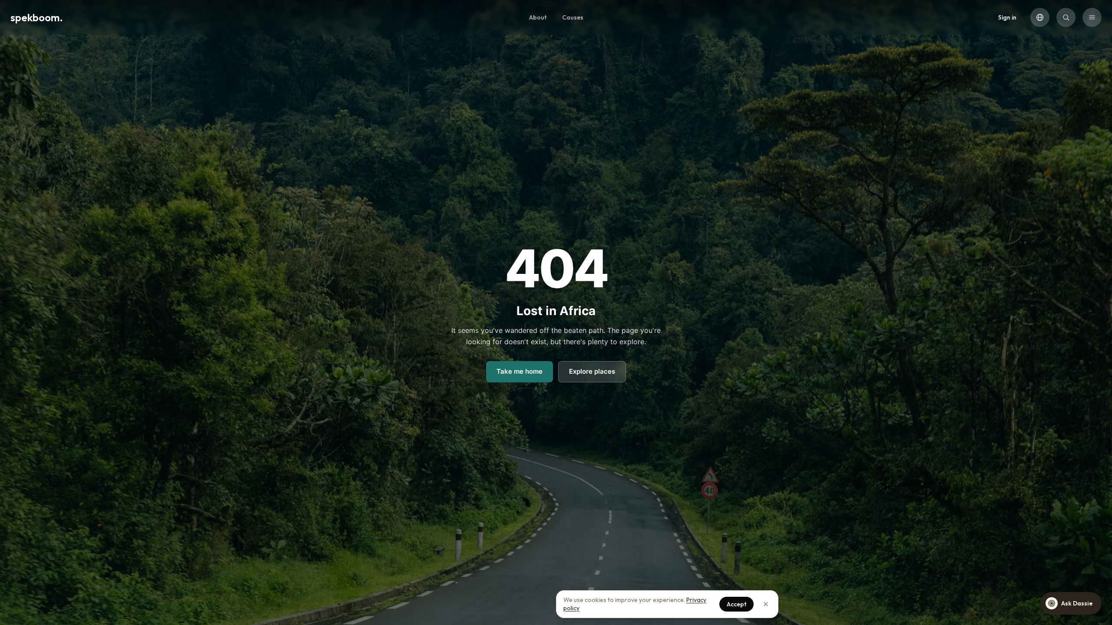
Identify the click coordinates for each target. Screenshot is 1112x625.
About (537, 17)
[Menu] (1092, 17)
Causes (572, 17)
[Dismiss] (766, 604)
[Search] (1066, 17)
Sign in (1007, 17)
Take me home (519, 371)
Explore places (592, 371)
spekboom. (36, 17)
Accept (736, 604)
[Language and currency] (1039, 17)
